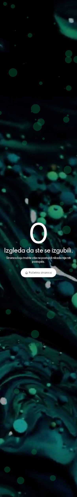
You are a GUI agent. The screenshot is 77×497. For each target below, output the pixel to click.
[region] (38, 248)
